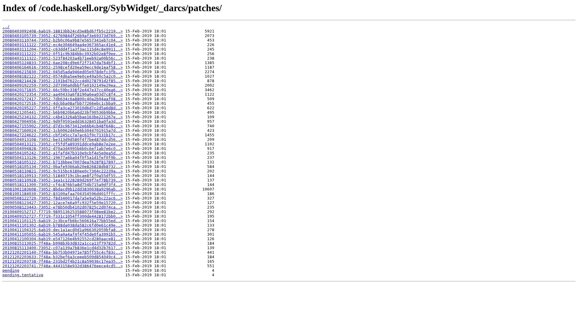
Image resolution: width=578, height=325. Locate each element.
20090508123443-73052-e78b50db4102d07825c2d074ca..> (62, 207)
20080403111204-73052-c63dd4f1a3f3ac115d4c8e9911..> (62, 49)
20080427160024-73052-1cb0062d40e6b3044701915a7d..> (62, 130)
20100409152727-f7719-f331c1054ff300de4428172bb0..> (62, 216)
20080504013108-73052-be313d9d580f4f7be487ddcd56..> (62, 139)
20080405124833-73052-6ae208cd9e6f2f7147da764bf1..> (62, 62)
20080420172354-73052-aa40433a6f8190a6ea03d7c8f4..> (62, 94)
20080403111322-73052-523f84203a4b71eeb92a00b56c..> (62, 58)
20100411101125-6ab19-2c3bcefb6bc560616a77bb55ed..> (62, 220)
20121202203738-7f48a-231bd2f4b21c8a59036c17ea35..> (62, 261)
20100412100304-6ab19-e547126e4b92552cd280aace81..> (62, 239)
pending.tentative (22, 275)
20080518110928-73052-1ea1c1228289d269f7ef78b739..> (62, 180)
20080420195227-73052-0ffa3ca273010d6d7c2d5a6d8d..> (62, 108)
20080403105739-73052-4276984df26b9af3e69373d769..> (62, 35)
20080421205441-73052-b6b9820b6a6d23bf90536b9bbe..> (62, 112)
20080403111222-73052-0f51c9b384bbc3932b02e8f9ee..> (62, 53)
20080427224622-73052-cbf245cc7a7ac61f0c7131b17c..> (62, 135)
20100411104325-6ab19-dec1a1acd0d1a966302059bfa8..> (62, 230)
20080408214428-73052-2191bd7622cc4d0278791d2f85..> (62, 81)
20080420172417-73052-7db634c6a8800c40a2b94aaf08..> (62, 99)
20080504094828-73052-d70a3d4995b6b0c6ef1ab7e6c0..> (62, 148)
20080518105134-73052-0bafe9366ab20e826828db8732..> (62, 166)
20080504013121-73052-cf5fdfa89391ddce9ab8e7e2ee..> (62, 144)
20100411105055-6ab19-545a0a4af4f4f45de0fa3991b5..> (62, 234)
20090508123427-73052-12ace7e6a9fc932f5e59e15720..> (62, 202)
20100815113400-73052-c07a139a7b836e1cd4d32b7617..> (62, 248)
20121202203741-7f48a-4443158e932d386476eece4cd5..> (62, 266)
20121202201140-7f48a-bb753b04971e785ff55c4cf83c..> (62, 252)
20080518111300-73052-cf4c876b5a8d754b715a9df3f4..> (62, 184)
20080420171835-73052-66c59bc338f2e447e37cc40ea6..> (62, 90)
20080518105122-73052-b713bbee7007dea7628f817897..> (62, 162)
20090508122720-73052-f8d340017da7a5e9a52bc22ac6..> (62, 198)
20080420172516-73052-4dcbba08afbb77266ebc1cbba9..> (62, 103)
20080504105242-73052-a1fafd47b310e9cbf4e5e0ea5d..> (62, 153)
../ (6, 26)
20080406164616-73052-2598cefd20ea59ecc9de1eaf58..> (62, 67)
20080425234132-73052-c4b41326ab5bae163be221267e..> (62, 117)
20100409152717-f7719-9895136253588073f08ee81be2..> (62, 211)
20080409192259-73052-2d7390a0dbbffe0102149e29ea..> (62, 85)
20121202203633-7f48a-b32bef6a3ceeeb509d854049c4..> (62, 257)
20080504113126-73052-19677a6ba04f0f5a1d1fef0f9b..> (62, 157)
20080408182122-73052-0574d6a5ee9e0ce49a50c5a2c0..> (62, 76)
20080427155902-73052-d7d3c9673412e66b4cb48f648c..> (62, 126)
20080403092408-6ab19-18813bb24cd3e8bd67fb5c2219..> (62, 31)
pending (10, 270)
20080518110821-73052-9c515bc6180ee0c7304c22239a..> (62, 171)
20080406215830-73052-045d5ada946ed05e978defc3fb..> (62, 72)
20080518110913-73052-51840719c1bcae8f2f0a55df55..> (62, 175)
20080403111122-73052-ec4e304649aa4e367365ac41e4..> (62, 44)
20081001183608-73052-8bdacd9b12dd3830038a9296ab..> (62, 189)
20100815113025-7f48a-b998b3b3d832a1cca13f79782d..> (62, 243)
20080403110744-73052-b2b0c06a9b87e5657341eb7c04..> (62, 40)
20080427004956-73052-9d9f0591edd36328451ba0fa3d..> (62, 121)
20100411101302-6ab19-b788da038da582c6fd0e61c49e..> (62, 225)
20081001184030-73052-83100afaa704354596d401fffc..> (62, 193)
